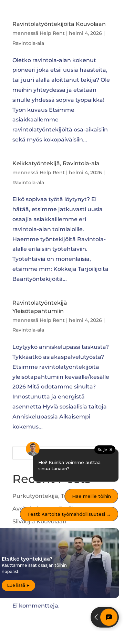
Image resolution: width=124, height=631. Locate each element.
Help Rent (52, 33)
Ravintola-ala (28, 43)
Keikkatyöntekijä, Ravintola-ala (56, 163)
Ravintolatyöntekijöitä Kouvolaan (59, 24)
